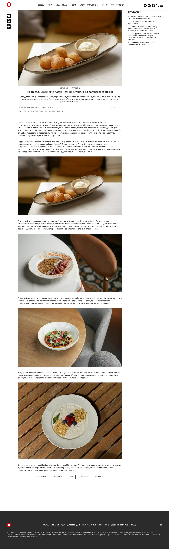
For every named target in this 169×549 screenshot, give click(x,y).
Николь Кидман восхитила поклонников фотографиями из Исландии (145, 17)
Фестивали (61, 111)
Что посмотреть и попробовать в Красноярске (142, 22)
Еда (46, 111)
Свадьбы (66, 5)
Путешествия (29, 111)
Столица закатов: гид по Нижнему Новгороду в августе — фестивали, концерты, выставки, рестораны (142, 28)
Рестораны (39, 111)
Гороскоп (120, 5)
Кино (102, 5)
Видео (133, 525)
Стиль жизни (92, 5)
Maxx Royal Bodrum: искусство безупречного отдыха (141, 43)
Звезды (41, 5)
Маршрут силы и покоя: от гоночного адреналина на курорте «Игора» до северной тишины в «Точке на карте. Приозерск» (143, 36)
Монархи (50, 5)
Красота (81, 5)
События (110, 5)
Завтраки (52, 111)
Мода (58, 5)
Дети (74, 5)
